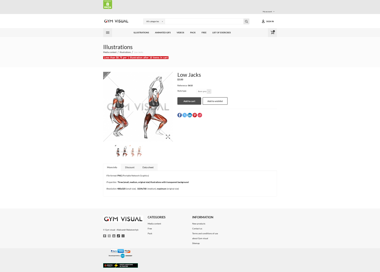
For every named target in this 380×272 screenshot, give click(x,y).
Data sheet (148, 167)
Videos (180, 32)
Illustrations (141, 32)
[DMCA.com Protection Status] (107, 4)
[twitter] (184, 115)
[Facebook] (104, 236)
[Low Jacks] (121, 151)
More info (112, 167)
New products (198, 223)
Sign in (270, 21)
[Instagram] (123, 236)
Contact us (197, 228)
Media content (154, 223)
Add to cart (189, 101)
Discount (129, 167)
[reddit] (200, 115)
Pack (193, 32)
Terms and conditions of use (205, 233)
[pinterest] (195, 115)
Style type (182, 91)
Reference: (182, 85)
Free (204, 32)
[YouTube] (114, 236)
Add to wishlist (215, 101)
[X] (109, 236)
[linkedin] (189, 115)
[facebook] (179, 115)
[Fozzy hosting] (120, 265)
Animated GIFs (163, 32)
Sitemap (196, 243)
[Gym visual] (115, 21)
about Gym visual (200, 238)
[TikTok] (118, 236)
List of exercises (221, 32)
